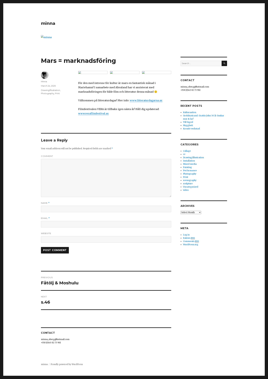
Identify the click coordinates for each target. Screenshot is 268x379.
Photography (47, 93)
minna (48, 23)
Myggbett (188, 125)
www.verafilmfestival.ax (93, 113)
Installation (189, 160)
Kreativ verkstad (191, 128)
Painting (187, 167)
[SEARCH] (224, 63)
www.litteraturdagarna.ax (146, 100)
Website (46, 233)
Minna (44, 81)
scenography (190, 180)
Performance (190, 170)
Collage (187, 151)
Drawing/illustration (50, 90)
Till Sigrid (188, 122)
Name (45, 203)
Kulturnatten (189, 112)
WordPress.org (190, 244)
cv (184, 154)
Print (57, 93)
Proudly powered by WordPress (67, 364)
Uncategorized (190, 187)
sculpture (188, 183)
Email (45, 218)
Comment (47, 156)
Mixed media (190, 164)
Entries (189, 238)
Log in (186, 234)
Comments (191, 241)
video (186, 190)
